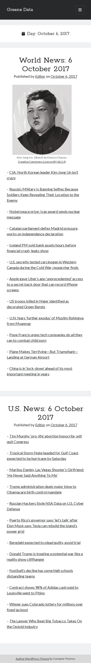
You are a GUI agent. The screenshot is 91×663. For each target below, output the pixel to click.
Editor (40, 76)
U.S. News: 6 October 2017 (45, 413)
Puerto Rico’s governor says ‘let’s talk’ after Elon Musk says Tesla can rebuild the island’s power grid (42, 525)
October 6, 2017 (64, 76)
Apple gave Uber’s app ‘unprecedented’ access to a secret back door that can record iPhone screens (45, 284)
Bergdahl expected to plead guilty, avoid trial (44, 542)
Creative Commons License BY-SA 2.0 (41, 161)
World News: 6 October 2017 (45, 65)
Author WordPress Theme (32, 658)
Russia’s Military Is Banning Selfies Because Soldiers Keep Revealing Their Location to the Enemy (43, 194)
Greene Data (20, 10)
